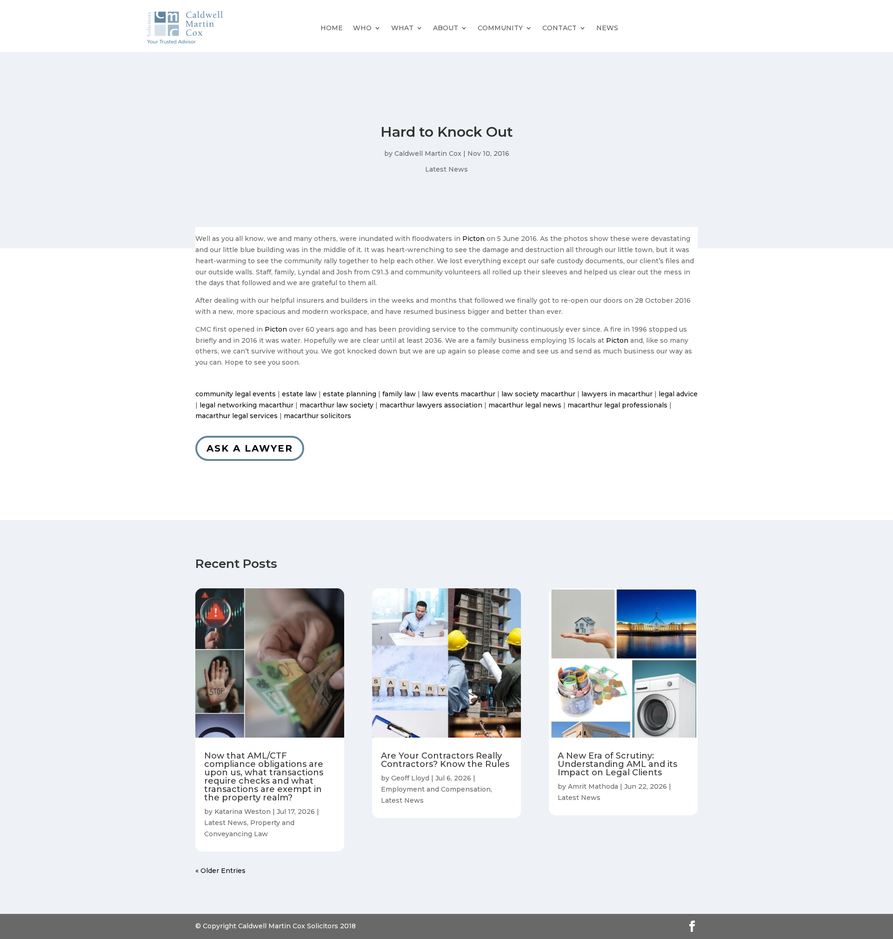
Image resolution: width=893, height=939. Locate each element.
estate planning (349, 394)
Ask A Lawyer (250, 448)
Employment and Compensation (436, 789)
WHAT (402, 28)
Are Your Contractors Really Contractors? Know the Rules (445, 760)
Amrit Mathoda (593, 786)
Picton (473, 238)
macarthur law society (336, 405)
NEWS (607, 28)
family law (399, 394)
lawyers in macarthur (617, 394)
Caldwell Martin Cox (427, 153)
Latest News (446, 169)
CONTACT (559, 28)
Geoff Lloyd (410, 778)
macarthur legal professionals (617, 405)
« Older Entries (220, 870)
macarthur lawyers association (431, 405)
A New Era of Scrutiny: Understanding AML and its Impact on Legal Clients (617, 764)
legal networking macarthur (246, 405)
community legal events (235, 394)
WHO (362, 28)
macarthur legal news (524, 405)
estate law (299, 394)
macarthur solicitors (317, 416)
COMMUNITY (500, 28)
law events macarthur (458, 394)
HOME (331, 28)
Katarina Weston (242, 811)
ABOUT (445, 28)
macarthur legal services (236, 416)
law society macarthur (538, 394)
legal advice (678, 394)
